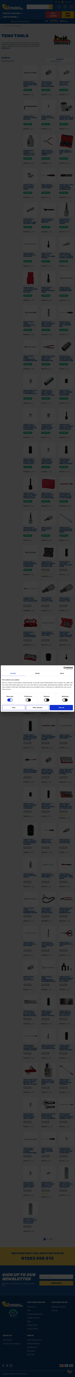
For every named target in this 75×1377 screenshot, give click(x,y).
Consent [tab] (13, 673)
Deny (13, 707)
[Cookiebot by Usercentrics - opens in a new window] (65, 668)
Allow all (61, 707)
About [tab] (62, 673)
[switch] (28, 700)
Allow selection (37, 707)
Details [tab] (37, 673)
